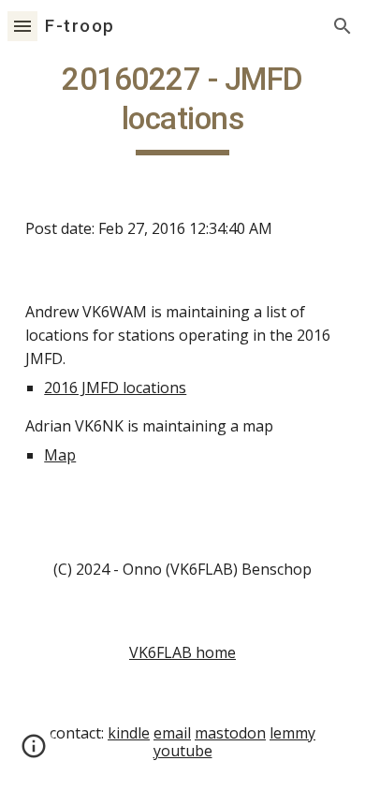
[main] (182, 107)
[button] (22, 25)
